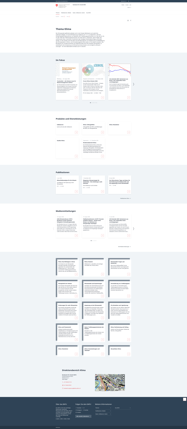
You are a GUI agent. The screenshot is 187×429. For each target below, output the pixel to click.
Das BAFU (117, 407)
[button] (57, 13)
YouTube (86, 410)
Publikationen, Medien (100, 411)
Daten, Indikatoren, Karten (101, 414)
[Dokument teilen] (130, 20)
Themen (97, 407)
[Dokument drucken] (128, 20)
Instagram (79, 410)
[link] (67, 267)
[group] (67, 81)
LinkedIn (79, 412)
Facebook (79, 407)
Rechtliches (58, 427)
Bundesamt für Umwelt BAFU (79, 4)
